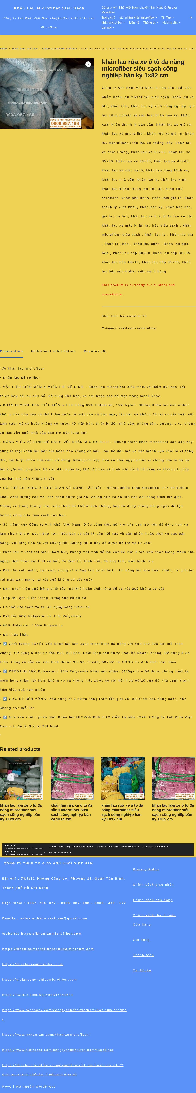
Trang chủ (108, 17)
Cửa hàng (142, 924)
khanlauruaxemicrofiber (59, 48)
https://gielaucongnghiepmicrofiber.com (39, 979)
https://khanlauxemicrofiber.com (32, 964)
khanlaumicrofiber (25, 48)
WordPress (46, 1086)
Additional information (53, 351)
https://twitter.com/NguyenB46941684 (37, 994)
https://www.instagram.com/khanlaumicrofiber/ (46, 1034)
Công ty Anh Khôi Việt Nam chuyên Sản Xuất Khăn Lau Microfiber (139, 10)
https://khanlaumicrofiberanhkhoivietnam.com (48, 949)
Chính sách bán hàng (59, 846)
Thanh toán (143, 955)
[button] (156, 17)
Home (4, 48)
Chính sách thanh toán (108, 846)
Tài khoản (142, 970)
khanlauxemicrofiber (58, 852)
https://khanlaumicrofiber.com (51, 933)
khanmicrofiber (129, 846)
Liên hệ (134, 22)
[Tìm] (191, 17)
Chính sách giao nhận (83, 846)
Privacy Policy (146, 869)
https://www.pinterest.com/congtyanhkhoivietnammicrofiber (58, 1050)
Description (11, 351)
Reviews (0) (95, 351)
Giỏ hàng (141, 939)
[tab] (11, 351)
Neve (7, 1086)
